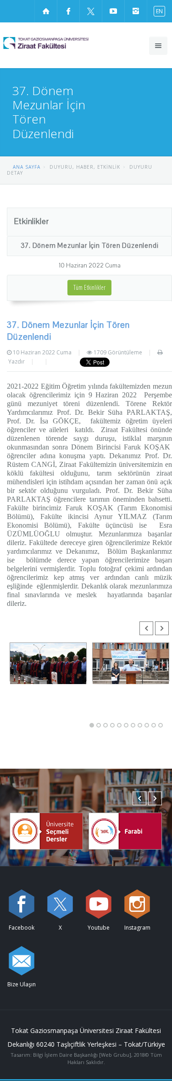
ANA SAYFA (26, 167)
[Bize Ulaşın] (21, 960)
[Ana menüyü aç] (158, 46)
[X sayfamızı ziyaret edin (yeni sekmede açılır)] (91, 11)
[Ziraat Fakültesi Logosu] (62, 43)
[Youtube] (98, 904)
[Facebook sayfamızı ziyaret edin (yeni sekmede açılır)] (68, 11)
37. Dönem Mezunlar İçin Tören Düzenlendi (90, 245)
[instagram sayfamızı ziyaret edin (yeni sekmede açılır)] (136, 11)
